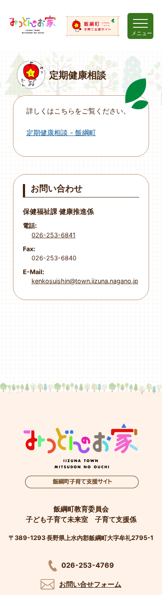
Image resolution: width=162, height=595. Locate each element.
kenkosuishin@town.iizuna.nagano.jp (85, 281)
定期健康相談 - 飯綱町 (61, 132)
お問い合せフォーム (90, 584)
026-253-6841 (54, 235)
